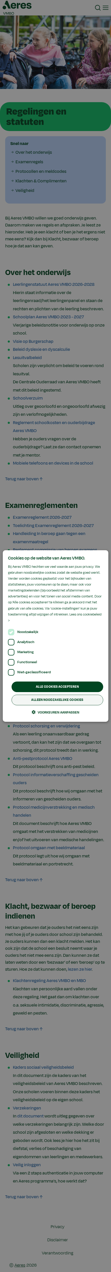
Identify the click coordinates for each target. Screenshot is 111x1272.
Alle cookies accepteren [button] (57, 686)
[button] (55, 712)
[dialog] (55, 636)
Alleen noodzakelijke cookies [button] (57, 700)
